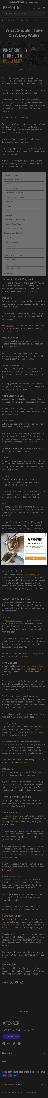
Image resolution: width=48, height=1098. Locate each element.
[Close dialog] (45, 534)
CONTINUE (35, 558)
